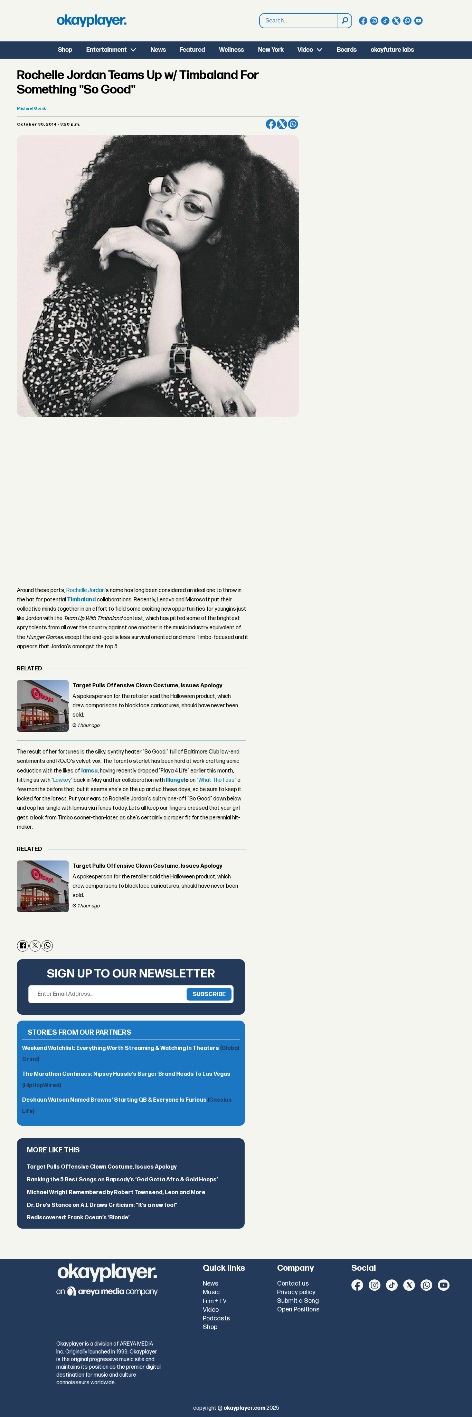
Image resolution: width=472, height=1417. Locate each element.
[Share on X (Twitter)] (282, 124)
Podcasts (216, 1318)
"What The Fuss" (216, 780)
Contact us (293, 1283)
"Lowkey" (62, 780)
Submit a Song (298, 1301)
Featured (192, 49)
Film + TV (215, 1301)
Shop (65, 49)
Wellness (231, 49)
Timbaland (81, 600)
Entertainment (106, 49)
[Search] (344, 21)
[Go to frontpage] (92, 21)
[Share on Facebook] (271, 124)
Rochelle (76, 590)
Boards (347, 49)
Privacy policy (296, 1292)
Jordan (96, 590)
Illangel (175, 780)
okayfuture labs (392, 49)
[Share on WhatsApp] (293, 124)
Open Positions (298, 1309)
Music (211, 1292)
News (158, 49)
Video (305, 49)
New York (271, 49)
